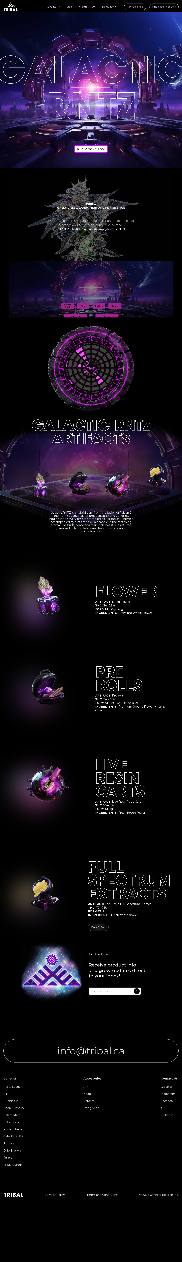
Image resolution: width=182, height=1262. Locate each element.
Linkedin (167, 1115)
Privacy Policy (55, 1194)
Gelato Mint (11, 1115)
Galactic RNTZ (13, 1136)
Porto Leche (12, 1086)
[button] (53, 7)
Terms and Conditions (102, 1194)
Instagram (168, 1094)
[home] (10, 7)
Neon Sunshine (14, 1108)
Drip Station (12, 1150)
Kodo (69, 6)
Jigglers (8, 1143)
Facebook (167, 1101)
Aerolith (82, 6)
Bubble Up (10, 1101)
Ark (94, 6)
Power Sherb (12, 1129)
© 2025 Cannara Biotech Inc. (159, 1194)
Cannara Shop (135, 6)
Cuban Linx (11, 1122)
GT (5, 1094)
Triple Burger (12, 1164)
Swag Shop (91, 1108)
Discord (166, 1086)
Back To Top (98, 927)
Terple (7, 1157)
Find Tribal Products (164, 6)
